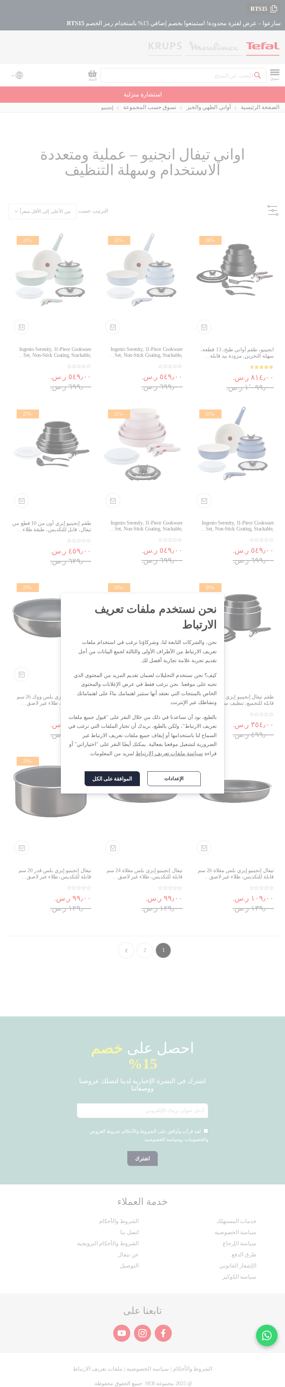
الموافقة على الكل (112, 778)
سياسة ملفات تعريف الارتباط (169, 753)
